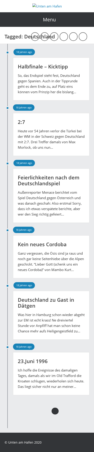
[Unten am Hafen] (47, 6)
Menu (49, 19)
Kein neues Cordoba (42, 244)
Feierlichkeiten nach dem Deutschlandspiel (48, 180)
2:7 (21, 121)
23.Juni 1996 (33, 361)
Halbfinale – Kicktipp (43, 66)
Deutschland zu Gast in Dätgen (46, 302)
